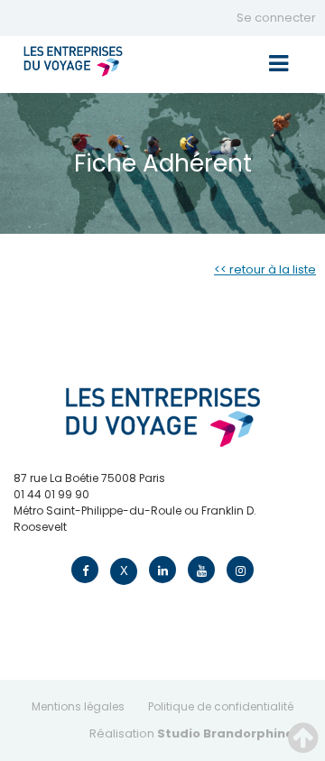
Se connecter (276, 17)
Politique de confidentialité (220, 706)
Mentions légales (78, 706)
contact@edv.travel (68, 543)
